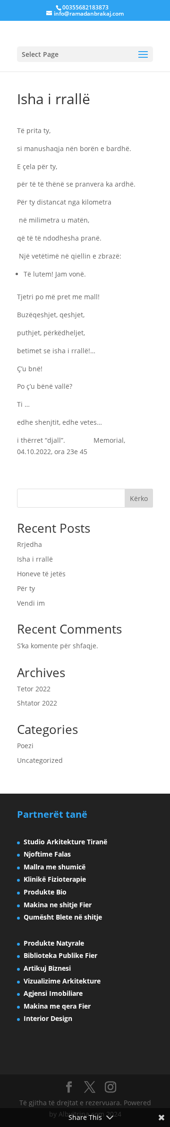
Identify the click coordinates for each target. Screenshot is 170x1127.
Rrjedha (29, 544)
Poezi (25, 745)
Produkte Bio (45, 891)
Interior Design (48, 1018)
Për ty (26, 588)
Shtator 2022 (37, 702)
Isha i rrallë (35, 559)
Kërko (139, 498)
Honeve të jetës (41, 573)
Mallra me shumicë (54, 866)
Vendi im (31, 603)
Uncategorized (40, 760)
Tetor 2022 (34, 688)
